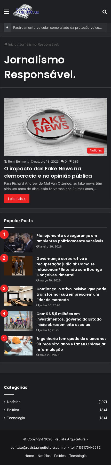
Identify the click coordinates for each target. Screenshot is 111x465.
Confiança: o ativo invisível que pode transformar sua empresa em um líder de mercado (71, 294)
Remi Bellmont (18, 161)
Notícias (13, 402)
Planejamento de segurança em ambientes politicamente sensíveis (69, 238)
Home (29, 456)
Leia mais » (17, 199)
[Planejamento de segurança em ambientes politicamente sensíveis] (18, 242)
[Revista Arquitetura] (26, 11)
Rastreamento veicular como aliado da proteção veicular (58, 27)
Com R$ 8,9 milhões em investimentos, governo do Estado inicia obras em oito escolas (69, 319)
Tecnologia (16, 418)
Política (13, 410)
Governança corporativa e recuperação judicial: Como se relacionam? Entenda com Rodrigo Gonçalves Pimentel (69, 267)
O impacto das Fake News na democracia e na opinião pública (48, 172)
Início (12, 44)
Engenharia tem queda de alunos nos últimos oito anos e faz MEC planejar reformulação (71, 344)
